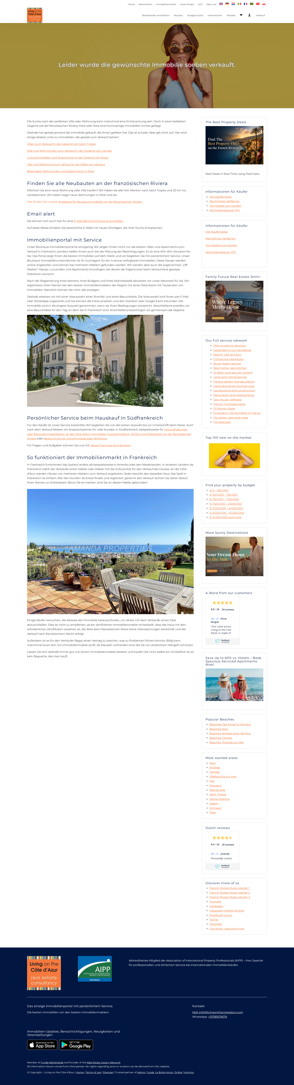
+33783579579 (217, 1016)
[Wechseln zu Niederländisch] (233, 4)
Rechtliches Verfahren (224, 201)
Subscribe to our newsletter (232, 350)
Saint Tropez (217, 794)
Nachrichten (145, 4)
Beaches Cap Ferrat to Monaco (230, 724)
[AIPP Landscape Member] (95, 969)
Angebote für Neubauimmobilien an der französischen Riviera (100, 201)
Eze (211, 781)
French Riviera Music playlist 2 (229, 892)
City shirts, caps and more (230, 417)
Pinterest (215, 924)
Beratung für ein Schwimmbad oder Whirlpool (75, 438)
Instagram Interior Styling (226, 910)
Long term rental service (230, 377)
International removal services (233, 386)
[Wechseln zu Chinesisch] (258, 4)
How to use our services (229, 345)
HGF (200, 4)
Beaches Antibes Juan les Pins (230, 733)
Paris (212, 812)
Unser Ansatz (187, 4)
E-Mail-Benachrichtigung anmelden (98, 221)
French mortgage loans (229, 404)
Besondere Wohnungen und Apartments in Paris (60, 171)
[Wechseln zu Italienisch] (239, 4)
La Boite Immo (164, 1072)
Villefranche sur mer (222, 776)
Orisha (178, 1072)
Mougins (215, 785)
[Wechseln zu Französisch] (245, 4)
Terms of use (93, 1072)
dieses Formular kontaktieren (110, 445)
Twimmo (188, 1072)
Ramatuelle (217, 790)
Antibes (214, 767)
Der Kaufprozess (220, 196)
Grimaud (215, 808)
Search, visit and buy (227, 354)
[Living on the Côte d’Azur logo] (34, 15)
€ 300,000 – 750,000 (223, 494)
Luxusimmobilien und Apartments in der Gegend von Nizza (67, 157)
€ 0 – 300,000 (218, 490)
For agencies (222, 422)
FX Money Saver (224, 408)
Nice (212, 763)
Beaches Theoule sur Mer (226, 742)
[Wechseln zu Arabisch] (252, 4)
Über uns (211, 4)
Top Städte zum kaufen (225, 205)
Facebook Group (220, 915)
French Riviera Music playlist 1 (229, 888)
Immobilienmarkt (166, 4)
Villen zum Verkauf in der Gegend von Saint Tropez (61, 144)
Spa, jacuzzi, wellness (227, 399)
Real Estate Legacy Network (103, 1062)
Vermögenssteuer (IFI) (224, 210)
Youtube (215, 901)
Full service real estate (228, 359)
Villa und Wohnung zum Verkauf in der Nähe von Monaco (66, 164)
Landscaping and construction (234, 390)
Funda (150, 1072)
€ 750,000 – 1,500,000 (224, 499)
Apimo (141, 1072)
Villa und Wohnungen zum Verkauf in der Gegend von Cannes (69, 150)
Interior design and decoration (234, 381)
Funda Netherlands (52, 1062)
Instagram (216, 906)
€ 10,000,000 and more (225, 517)
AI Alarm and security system (233, 372)
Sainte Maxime (219, 799)
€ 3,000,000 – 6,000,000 (226, 508)
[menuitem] (131, 4)
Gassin (213, 803)
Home (131, 4)
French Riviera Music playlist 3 (229, 897)
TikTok (213, 919)
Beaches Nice (218, 729)
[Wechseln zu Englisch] (221, 4)
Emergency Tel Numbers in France (236, 413)
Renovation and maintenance (233, 395)
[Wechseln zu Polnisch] (264, 4)
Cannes (214, 772)
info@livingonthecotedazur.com (221, 1012)
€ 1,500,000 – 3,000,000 (225, 503)
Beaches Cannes (220, 738)
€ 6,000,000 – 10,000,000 (226, 512)
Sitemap (108, 1072)
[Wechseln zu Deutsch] (227, 4)
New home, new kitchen (230, 368)
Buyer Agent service (227, 363)
